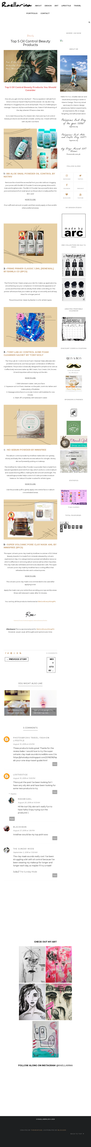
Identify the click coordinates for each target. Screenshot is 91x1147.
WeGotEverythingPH (45, 629)
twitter (80, 179)
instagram (66, 179)
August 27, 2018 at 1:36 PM (23, 830)
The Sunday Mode (23, 849)
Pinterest (40, 620)
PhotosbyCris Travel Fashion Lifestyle (31, 739)
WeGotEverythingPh (47, 601)
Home (29, 5)
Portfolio (45, 620)
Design (48, 5)
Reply (55, 764)
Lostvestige (20, 775)
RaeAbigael (25, 799)
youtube (80, 198)
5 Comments (51, 653)
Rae (69, 97)
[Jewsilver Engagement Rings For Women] (73, 472)
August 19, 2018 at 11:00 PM (24, 778)
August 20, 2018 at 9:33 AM (29, 802)
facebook (66, 188)
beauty (30, 36)
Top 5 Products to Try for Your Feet (16, 711)
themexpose (36, 1130)
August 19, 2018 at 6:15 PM (23, 744)
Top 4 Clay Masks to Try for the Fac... (42, 711)
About (38, 5)
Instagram (29, 620)
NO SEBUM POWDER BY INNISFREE (26, 450)
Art (56, 5)
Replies (13, 794)
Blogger (62, 1130)
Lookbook (35, 620)
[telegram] (11, 653)
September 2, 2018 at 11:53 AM (25, 852)
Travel (77, 5)
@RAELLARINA (64, 1065)
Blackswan (20, 827)
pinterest (80, 188)
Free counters (73, 507)
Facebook (16, 620)
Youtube (25, 620)
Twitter (20, 620)
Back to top (76, 1134)
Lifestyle (66, 5)
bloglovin (66, 198)
